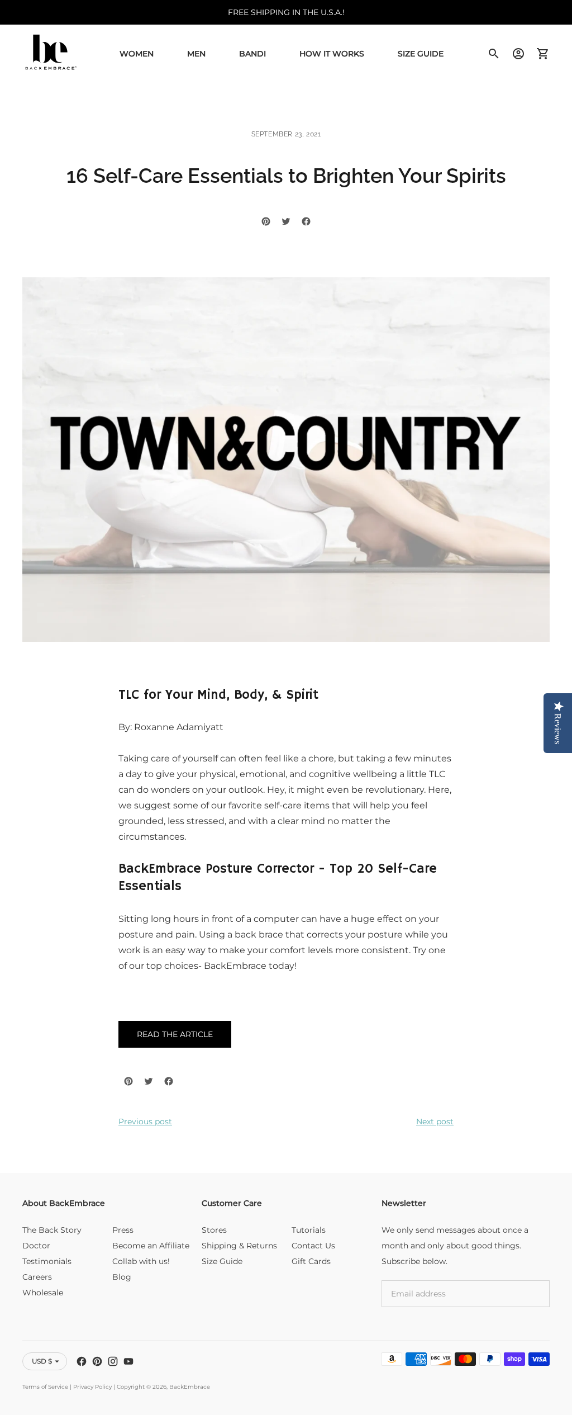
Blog (121, 1277)
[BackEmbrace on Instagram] (112, 1361)
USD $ (42, 1361)
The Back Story (52, 1230)
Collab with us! (141, 1261)
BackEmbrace (189, 1386)
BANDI (252, 54)
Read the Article (175, 1034)
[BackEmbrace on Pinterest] (97, 1361)
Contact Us (313, 1246)
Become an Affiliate (150, 1246)
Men (196, 54)
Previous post (145, 1121)
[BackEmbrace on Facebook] (81, 1361)
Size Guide (421, 54)
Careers (37, 1277)
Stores (214, 1230)
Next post (435, 1121)
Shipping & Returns (239, 1246)
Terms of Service (45, 1386)
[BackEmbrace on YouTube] (128, 1361)
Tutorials (309, 1230)
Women (137, 54)
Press (123, 1230)
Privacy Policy (92, 1386)
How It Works (331, 54)
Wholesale (42, 1293)
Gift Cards (311, 1261)
